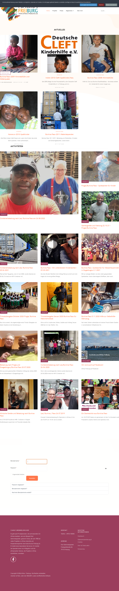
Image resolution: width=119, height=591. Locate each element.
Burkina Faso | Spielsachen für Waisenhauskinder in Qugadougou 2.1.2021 (100, 268)
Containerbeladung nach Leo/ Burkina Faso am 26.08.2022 (22, 218)
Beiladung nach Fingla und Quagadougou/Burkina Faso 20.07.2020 (15, 366)
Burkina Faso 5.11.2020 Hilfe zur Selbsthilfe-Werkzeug (98, 317)
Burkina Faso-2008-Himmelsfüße (100, 77)
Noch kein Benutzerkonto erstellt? (21, 492)
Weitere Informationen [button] (111, 5)
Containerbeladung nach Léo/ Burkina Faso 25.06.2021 (16, 268)
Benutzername (15, 461)
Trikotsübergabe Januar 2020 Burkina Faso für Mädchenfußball (58, 317)
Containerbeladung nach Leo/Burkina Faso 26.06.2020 (57, 366)
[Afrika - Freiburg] (19, 10)
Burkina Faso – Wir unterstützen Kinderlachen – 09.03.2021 (59, 268)
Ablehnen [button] (101, 5)
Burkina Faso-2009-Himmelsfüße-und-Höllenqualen (15, 77)
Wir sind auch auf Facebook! (92, 365)
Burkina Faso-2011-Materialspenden (59, 134)
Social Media (86, 360)
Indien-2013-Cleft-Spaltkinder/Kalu (59, 77)
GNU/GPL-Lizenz (31, 576)
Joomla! (13, 576)
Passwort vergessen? (18, 485)
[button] (70, 10)
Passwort (14, 468)
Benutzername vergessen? (19, 488)
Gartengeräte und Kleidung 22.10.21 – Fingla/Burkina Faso (96, 226)
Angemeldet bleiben (18, 474)
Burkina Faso (5, 73)
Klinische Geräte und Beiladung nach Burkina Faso (17, 414)
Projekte (59, 75)
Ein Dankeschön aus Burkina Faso (94, 413)
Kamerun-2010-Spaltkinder (18, 134)
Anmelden (32, 478)
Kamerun (18, 131)
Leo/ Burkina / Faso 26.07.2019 (53, 413)
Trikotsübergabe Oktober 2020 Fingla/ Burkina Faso (18, 317)
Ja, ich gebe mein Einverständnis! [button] (88, 5)
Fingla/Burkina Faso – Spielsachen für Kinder (98, 185)
